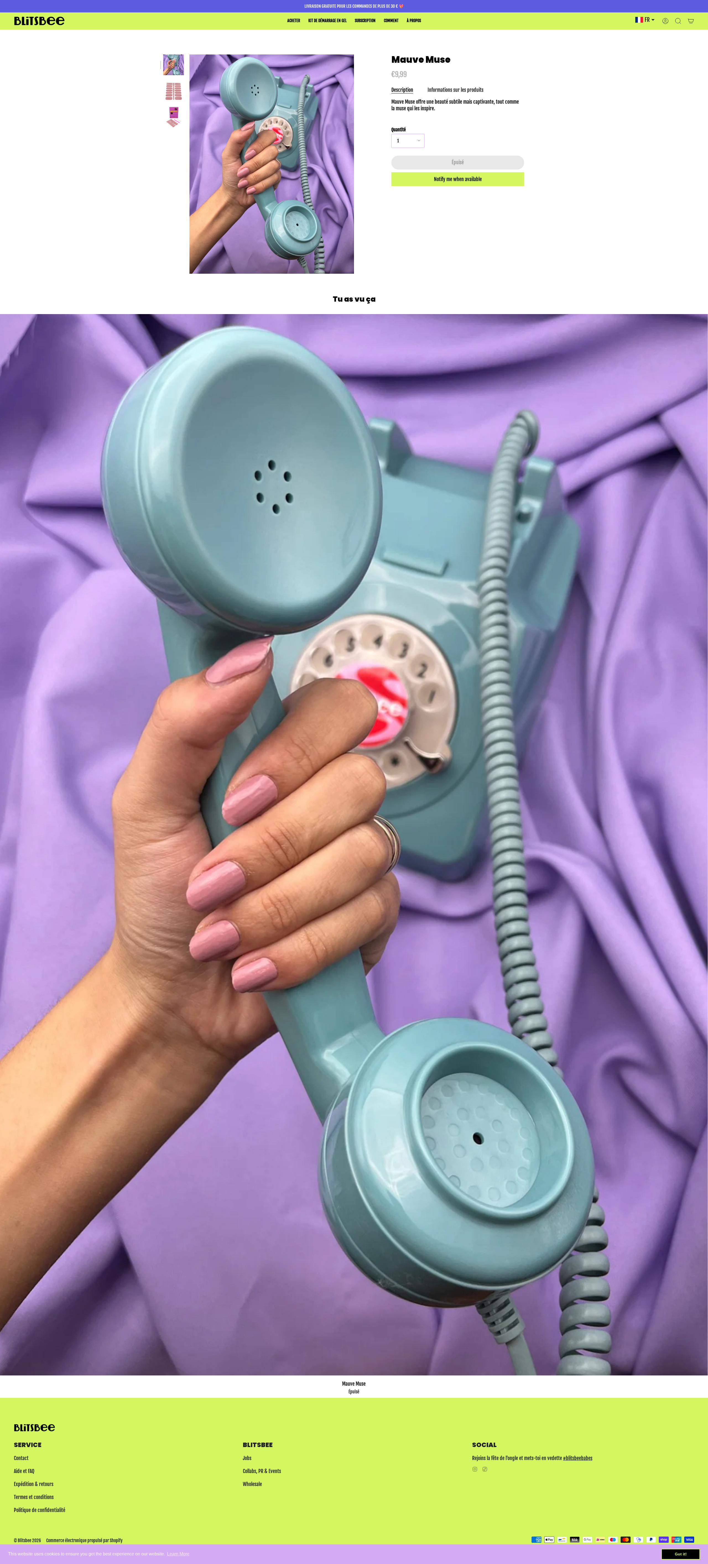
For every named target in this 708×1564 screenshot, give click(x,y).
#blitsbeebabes (577, 1458)
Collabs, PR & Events (262, 1471)
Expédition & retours (33, 1484)
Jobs (247, 1458)
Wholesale (252, 1484)
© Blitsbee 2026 (27, 1540)
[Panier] (690, 20)
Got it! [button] (681, 1554)
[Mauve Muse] (173, 64)
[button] (293, 20)
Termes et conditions (34, 1497)
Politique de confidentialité (39, 1510)
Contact (21, 1458)
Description (402, 90)
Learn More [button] (178, 1554)
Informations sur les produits (455, 90)
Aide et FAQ (24, 1471)
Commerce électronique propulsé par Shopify (84, 1540)
